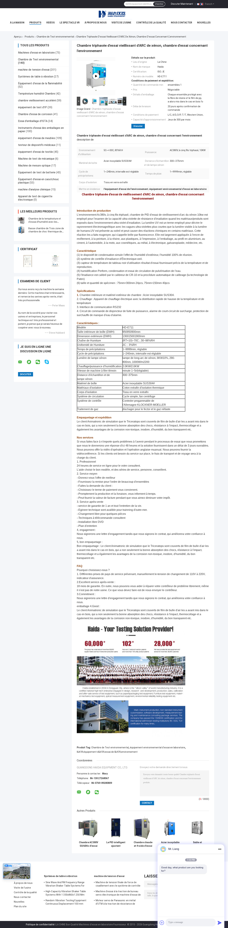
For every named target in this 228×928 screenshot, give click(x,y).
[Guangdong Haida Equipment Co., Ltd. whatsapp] (31, 362)
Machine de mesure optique (34, 165)
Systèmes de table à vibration (35, 76)
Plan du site (20, 906)
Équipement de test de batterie (36, 172)
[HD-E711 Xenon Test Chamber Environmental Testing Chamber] (96, 76)
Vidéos (50, 22)
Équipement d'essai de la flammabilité (40, 83)
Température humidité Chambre (36, 93)
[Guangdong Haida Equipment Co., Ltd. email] (22, 362)
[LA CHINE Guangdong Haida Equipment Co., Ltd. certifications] (27, 261)
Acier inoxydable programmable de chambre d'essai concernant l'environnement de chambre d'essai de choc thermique (170, 844)
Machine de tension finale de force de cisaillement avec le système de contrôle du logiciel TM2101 (118, 884)
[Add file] (162, 922)
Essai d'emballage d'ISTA (32, 121)
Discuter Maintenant (182, 4)
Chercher (159, 4)
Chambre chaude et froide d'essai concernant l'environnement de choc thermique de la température (143, 844)
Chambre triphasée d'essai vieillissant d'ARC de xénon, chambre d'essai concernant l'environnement (100, 112)
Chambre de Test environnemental (55, 36)
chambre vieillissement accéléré (37, 100)
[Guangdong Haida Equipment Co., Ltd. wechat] (40, 362)
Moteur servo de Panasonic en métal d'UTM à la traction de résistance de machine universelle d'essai (116, 902)
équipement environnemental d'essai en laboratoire (157, 747)
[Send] (219, 922)
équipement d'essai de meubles (36, 138)
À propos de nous (95, 22)
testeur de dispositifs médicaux (36, 145)
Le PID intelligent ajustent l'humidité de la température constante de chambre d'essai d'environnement (115, 844)
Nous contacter (181, 22)
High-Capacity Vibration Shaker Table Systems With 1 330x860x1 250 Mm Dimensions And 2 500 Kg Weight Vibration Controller (66, 893)
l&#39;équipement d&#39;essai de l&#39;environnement (107, 751)
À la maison (17, 22)
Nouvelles (203, 22)
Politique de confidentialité (40, 924)
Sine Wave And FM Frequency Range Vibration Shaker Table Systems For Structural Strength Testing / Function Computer (67, 884)
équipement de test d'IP (32, 107)
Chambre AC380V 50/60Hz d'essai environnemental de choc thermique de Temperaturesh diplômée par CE (88, 844)
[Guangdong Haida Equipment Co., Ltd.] (114, 15)
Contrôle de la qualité (151, 22)
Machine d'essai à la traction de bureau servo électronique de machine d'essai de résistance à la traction (118, 893)
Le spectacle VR (70, 22)
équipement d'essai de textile (35, 151)
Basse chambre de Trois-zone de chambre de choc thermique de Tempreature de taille (46, 231)
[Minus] (220, 849)
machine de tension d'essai (33, 69)
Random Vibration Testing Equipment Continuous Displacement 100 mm (66, 902)
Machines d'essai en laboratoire (36, 52)
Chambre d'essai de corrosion (35, 114)
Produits (35, 22)
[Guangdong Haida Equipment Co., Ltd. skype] (49, 362)
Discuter (138, 126)
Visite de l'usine (121, 22)
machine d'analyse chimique (34, 189)
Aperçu (18, 36)
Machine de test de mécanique (36, 158)
